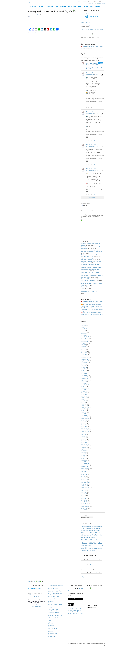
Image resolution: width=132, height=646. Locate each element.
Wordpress (91, 550)
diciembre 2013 (85, 482)
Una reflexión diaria (61, 6)
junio (38, 581)
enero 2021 (84, 394)
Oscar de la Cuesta (91, 72)
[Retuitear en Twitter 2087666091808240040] (89, 140)
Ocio (93, 535)
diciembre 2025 (85, 336)
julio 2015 (83, 452)
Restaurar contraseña (53, 633)
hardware (83, 530)
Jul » (86, 576)
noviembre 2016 (85, 429)
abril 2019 (83, 409)
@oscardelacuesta (90, 74)
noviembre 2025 (85, 338)
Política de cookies (52, 626)
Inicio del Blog (32, 6)
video (86, 548)
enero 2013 (84, 500)
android (88, 526)
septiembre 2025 (85, 341)
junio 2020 (83, 399)
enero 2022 (84, 389)
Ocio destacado (72, 6)
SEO (100, 543)
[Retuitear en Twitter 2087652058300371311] (89, 164)
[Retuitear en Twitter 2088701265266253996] (89, 107)
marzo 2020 (84, 404)
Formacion (92, 528)
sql (92, 545)
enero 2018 (84, 413)
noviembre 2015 (85, 445)
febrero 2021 (84, 392)
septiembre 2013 (85, 487)
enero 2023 (84, 383)
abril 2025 (83, 349)
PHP (82, 537)
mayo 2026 (84, 328)
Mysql (89, 535)
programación (86, 540)
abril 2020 (83, 402)
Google (98, 528)
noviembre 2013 (85, 484)
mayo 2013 (84, 493)
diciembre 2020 (85, 396)
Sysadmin (96, 545)
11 (87, 567)
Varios (51, 14)
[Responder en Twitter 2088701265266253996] (86, 107)
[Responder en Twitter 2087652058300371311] (86, 164)
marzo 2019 (84, 410)
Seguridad (93, 543)
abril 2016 (83, 437)
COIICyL (29, 594)
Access (83, 526)
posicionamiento (89, 537)
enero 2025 (84, 354)
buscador (93, 526)
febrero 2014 (84, 479)
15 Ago (96, 74)
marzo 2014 (84, 477)
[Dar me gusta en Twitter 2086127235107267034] (92, 194)
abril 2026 (83, 330)
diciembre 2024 (85, 356)
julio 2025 (83, 344)
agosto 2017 (84, 420)
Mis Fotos (50, 623)
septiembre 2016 (85, 431)
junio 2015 (83, 453)
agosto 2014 (84, 469)
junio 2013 (83, 492)
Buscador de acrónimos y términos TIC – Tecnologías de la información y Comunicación (56, 590)
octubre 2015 (84, 447)
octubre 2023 (84, 378)
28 (96, 572)
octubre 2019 (84, 405)
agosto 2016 (84, 433)
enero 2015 (84, 461)
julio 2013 (83, 490)
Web (90, 548)
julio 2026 (83, 325)
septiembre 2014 (85, 468)
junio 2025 (83, 346)
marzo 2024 (84, 370)
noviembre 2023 (85, 376)
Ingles (83, 532)
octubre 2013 (84, 485)
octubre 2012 (84, 505)
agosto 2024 (84, 362)
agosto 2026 (84, 324)
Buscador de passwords (54, 596)
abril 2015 (83, 457)
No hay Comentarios (32, 35)
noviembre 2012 (85, 503)
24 (84, 572)
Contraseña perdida (53, 606)
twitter (82, 548)
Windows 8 (100, 548)
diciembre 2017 (85, 415)
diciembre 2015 (85, 444)
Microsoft (84, 535)
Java (88, 532)
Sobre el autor (50, 6)
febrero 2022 (84, 388)
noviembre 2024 (85, 357)
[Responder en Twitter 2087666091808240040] (86, 140)
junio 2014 (83, 473)
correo (82, 528)
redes (94, 540)
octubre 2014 (84, 466)
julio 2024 (83, 364)
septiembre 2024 (85, 360)
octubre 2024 (84, 359)
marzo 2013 (84, 497)
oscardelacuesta (45, 14)
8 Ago (96, 170)
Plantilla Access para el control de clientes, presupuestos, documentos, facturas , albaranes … (91, 269)
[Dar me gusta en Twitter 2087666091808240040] (92, 140)
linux (93, 532)
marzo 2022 (84, 386)
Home (29, 581)
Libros (79, 6)
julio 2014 (83, 471)
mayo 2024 (84, 367)
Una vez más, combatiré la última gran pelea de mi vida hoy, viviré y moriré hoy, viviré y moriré (92, 283)
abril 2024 (83, 368)
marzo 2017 (84, 423)
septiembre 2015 (85, 449)
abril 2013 (83, 495)
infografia (34, 32)
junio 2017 (83, 421)
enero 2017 (84, 426)
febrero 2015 (84, 460)
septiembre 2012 (85, 506)
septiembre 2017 (85, 418)
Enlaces (86, 6)
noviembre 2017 (85, 417)
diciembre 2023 (85, 375)
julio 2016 (83, 434)
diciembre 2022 (85, 384)
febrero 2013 (84, 498)
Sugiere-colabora (52, 636)
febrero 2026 (84, 333)
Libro (90, 532)
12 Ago (96, 113)
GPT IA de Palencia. (86, 22)
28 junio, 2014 (37, 14)
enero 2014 (84, 481)
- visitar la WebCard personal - (36, 596)
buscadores (97, 526)
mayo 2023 (84, 381)
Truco (102, 545)
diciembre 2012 (85, 501)
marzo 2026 (84, 332)
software (88, 545)
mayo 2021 (84, 391)
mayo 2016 (84, 436)
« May (82, 576)
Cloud (101, 526)
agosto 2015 (84, 450)
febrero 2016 (84, 441)
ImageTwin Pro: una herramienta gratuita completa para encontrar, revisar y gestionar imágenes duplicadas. (92, 309)
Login (49, 622)
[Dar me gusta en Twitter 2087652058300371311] (92, 164)
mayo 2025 (84, 348)
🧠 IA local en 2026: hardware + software (91, 312)
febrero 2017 (84, 425)
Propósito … (41, 6)
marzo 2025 (84, 351)
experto (87, 528)
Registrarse (50, 631)
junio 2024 (83, 365)
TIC (98, 545)
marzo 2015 (84, 458)
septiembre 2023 (85, 380)
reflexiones (84, 543)
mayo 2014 (84, 474)
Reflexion (99, 540)
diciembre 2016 (85, 428)
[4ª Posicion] (89, 235)
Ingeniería (98, 530)
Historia (86, 530)
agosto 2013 (84, 489)
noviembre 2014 (85, 465)
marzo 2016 (84, 439)
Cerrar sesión (51, 601)
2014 (34, 581)
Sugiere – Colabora (95, 6)
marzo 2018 (84, 412)
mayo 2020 (84, 401)
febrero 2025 (84, 352)
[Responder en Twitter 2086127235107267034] (86, 194)
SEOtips (83, 545)
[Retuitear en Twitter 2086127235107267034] (89, 194)
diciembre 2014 (85, 463)
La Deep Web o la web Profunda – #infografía (50, 11)
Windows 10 (84, 550)
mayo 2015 (84, 455)
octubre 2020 (84, 397)
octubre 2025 (84, 340)
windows (95, 548)
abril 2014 (83, 476)
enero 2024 (84, 373)
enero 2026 (84, 335)
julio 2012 (83, 509)
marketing (97, 532)
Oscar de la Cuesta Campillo (74, 608)
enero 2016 (84, 442)
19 (90, 569)
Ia (89, 530)
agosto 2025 (84, 343)
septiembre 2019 (85, 407)
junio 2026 (83, 327)
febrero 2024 (84, 372)
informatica (93, 530)
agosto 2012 (84, 508)
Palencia (98, 535)
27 (93, 572)
